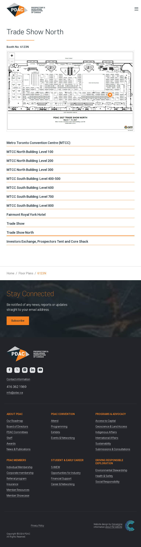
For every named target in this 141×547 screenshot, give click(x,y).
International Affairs (106, 437)
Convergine (117, 524)
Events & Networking (63, 437)
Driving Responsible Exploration (109, 462)
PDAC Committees (17, 432)
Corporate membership (20, 472)
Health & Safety (104, 475)
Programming (59, 426)
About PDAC (15, 414)
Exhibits (55, 432)
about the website (113, 527)
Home (10, 273)
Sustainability (103, 443)
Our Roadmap (15, 420)
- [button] (12, 61)
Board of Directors (17, 426)
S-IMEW (55, 467)
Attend (54, 420)
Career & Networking (63, 484)
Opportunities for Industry (66, 472)
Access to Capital (105, 420)
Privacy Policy (37, 525)
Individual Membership (19, 467)
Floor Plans (26, 273)
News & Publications (18, 449)
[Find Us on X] (17, 370)
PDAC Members (16, 460)
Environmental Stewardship (111, 470)
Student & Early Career (67, 460)
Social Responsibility (107, 481)
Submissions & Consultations (112, 449)
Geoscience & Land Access (111, 426)
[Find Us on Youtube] (40, 370)
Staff (9, 437)
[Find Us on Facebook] (9, 370)
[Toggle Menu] (135, 9)
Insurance (12, 484)
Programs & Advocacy (110, 414)
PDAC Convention (63, 414)
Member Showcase (18, 495)
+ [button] (12, 55)
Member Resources (18, 489)
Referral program (16, 478)
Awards (11, 443)
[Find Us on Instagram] (25, 370)
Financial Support (61, 478)
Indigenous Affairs (106, 432)
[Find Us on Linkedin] (32, 370)
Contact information (18, 379)
